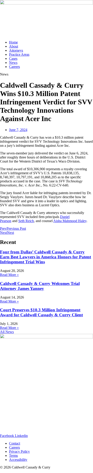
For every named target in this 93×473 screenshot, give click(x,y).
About (13, 46)
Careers (14, 67)
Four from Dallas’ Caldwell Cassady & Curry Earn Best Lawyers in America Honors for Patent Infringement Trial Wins (45, 257)
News (13, 62)
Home (13, 42)
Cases (13, 58)
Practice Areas (19, 54)
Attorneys (16, 50)
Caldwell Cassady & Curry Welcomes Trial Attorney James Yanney (40, 286)
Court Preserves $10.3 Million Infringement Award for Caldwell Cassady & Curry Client (41, 312)
